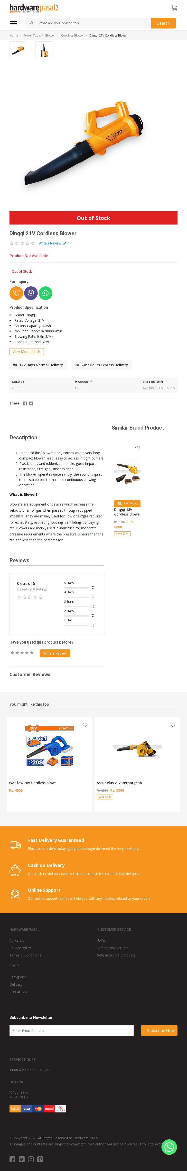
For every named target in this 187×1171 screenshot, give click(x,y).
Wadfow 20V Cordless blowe (32, 782)
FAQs (101, 940)
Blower (50, 35)
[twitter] (22, 1159)
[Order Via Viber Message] (31, 293)
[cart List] (174, 8)
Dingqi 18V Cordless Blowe (127, 512)
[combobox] (93, 23)
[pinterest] (40, 1159)
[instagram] (31, 1159)
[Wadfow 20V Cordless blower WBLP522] (49, 746)
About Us (16, 940)
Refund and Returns (112, 948)
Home (13, 35)
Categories (18, 977)
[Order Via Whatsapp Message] (45, 293)
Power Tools (32, 35)
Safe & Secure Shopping (116, 955)
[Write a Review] (22, 243)
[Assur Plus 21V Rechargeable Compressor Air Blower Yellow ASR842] (137, 746)
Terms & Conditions (25, 955)
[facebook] (12, 1159)
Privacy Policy (20, 948)
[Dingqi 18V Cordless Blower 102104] (127, 471)
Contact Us (18, 991)
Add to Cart (127, 537)
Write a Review (50, 243)
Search (163, 23)
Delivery (15, 984)
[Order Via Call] (16, 293)
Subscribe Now (161, 1030)
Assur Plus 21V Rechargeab (119, 782)
